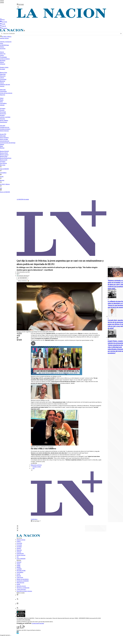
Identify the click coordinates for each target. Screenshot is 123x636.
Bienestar (2, 81)
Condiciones (35, 623)
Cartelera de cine (4, 127)
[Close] (17, 526)
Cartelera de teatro (5, 129)
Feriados (2, 115)
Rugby (1, 100)
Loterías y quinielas (5, 117)
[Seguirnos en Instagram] (17, 604)
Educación (3, 76)
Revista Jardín (3, 160)
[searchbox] (60, 33)
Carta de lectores (4, 141)
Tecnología (3, 112)
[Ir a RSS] (17, 608)
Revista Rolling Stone (5, 158)
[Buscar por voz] (121, 33)
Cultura (2, 77)
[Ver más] (32, 470)
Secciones (4, 22)
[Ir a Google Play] (21, 613)
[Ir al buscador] (18, 7)
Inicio (3, 19)
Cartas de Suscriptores (6, 93)
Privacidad (41, 623)
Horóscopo (3, 113)
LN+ (34, 468)
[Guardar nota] (19, 333)
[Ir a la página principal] (61, 17)
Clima (1, 43)
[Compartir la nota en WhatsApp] (19, 336)
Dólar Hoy (2, 53)
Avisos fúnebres (4, 137)
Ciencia (2, 83)
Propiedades (3, 57)
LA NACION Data (4, 45)
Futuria (2, 52)
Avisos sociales (4, 139)
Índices (2, 62)
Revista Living (3, 156)
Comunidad (3, 79)
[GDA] (21, 628)
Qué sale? (2, 125)
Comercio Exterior (5, 59)
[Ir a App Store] (21, 616)
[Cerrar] (24, 31)
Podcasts (2, 119)
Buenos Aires (3, 72)
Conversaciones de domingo (7, 142)
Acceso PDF (3, 134)
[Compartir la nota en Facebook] (17, 340)
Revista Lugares (4, 154)
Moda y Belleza (4, 120)
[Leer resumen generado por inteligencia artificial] (17, 333)
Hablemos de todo (5, 84)
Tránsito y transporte (5, 41)
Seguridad (3, 74)
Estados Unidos (4, 67)
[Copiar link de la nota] (17, 338)
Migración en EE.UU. (36, 465)
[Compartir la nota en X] (19, 340)
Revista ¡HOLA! (4, 153)
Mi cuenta (4, 28)
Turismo (2, 110)
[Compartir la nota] (17, 336)
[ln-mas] (61, 258)
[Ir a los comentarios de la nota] (21, 333)
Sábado (2, 144)
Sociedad (26, 199)
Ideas (1, 146)
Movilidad (2, 60)
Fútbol (1, 98)
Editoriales (3, 89)
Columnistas (3, 91)
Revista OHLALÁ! (4, 151)
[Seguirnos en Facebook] (17, 595)
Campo (2, 55)
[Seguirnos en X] (17, 599)
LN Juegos (2, 108)
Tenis (1, 101)
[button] (61, 111)
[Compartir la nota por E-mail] (21, 340)
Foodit (3, 24)
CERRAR (2, 0)
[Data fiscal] (18, 633)
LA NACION (20, 199)
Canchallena (3, 103)
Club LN (4, 26)
